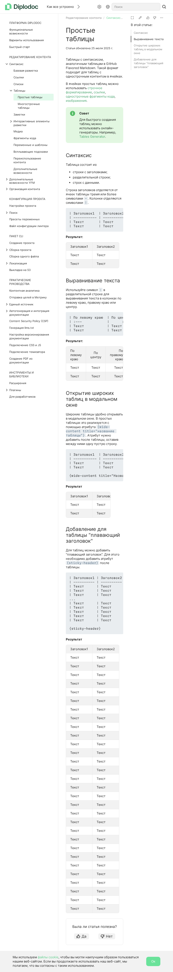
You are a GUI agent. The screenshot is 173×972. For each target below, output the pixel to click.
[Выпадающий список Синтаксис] (7, 64)
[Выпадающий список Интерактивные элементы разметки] (11, 123)
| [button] (86, 202)
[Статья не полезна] (155, 18)
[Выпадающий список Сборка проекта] (7, 250)
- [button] (86, 198)
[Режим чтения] (132, 18)
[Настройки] (99, 7)
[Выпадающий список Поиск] (7, 213)
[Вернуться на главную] (22, 6)
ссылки (99, 92)
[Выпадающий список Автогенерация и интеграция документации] (7, 313)
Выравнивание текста (149, 39)
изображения (76, 101)
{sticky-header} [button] (82, 563)
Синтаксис (141, 32)
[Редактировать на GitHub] (140, 18)
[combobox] (136, 6)
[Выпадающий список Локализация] (7, 263)
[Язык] (108, 7)
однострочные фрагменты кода (90, 96)
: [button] (101, 290)
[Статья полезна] (148, 18)
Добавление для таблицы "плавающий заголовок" (148, 63)
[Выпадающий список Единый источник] (7, 304)
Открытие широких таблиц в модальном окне (148, 49)
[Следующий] (77, 6)
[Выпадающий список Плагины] (7, 390)
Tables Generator (92, 137)
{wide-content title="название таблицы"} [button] (91, 431)
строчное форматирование (84, 90)
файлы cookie (48, 957)
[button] (110, 213)
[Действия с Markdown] (162, 18)
